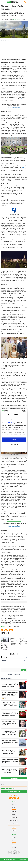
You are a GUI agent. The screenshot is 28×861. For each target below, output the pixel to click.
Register (14, 827)
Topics (14, 808)
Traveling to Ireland (14, 214)
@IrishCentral (16, 19)
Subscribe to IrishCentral (14, 107)
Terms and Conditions (14, 824)
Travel (14, 850)
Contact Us (14, 814)
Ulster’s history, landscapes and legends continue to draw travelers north (23, 641)
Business (14, 841)
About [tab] (24, 414)
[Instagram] (15, 798)
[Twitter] (12, 798)
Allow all (14, 439)
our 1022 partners (10, 422)
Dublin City (5, 84)
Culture (14, 847)
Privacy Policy (14, 820)
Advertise (14, 817)
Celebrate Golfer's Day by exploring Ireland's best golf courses (13, 641)
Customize (13, 444)
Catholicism (24, 98)
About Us (14, 811)
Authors (14, 804)
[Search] (25, 2)
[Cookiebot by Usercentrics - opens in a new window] (20, 411)
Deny (14, 449)
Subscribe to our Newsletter (14, 791)
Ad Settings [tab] (17, 414)
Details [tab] (10, 414)
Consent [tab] (4, 414)
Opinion (14, 844)
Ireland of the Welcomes (13, 626)
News (14, 837)
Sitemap (14, 830)
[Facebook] (10, 798)
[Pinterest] (18, 798)
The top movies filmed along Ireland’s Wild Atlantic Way (4, 646)
